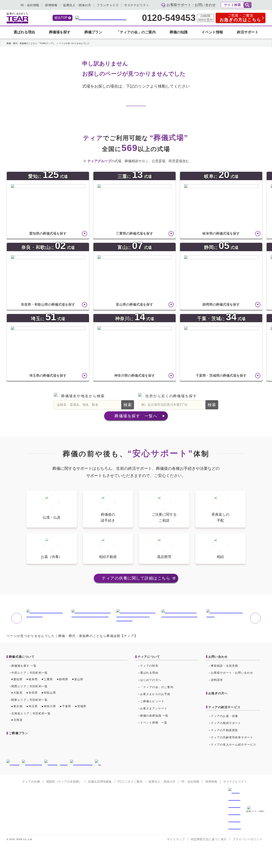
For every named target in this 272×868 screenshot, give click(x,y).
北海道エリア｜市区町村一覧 (31, 713)
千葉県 (66, 706)
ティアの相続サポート (226, 723)
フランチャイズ (107, 5)
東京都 (18, 706)
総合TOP (61, 17)
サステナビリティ (136, 5)
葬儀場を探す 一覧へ (135, 416)
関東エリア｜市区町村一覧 (29, 699)
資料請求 (217, 679)
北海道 (18, 719)
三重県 (48, 679)
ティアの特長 (149, 665)
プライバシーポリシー (247, 839)
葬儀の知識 (179, 32)
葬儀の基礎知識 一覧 (154, 715)
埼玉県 (33, 706)
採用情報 (51, 5)
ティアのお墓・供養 (224, 716)
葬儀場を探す (59, 32)
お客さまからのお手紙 (155, 694)
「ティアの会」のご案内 (136, 32)
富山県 (78, 679)
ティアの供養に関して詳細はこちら (136, 578)
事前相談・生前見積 (224, 665)
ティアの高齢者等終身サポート (232, 737)
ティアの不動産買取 (224, 730)
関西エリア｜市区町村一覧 (29, 686)
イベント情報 (212, 32)
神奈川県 (50, 706)
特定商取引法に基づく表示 (209, 839)
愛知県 (18, 679)
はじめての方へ (150, 679)
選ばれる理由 (24, 32)
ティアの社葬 (31, 781)
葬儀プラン (93, 32)
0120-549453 (169, 18)
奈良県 (33, 692)
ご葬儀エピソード (152, 701)
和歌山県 (50, 692)
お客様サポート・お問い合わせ (232, 672)
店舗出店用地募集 (100, 781)
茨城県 (81, 706)
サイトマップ (176, 839)
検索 (127, 405)
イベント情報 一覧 (153, 722)
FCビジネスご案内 (130, 781)
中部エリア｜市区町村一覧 (29, 672)
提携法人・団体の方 (77, 5)
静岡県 (63, 679)
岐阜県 (33, 679)
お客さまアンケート (153, 708)
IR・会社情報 (30, 5)
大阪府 (18, 692)
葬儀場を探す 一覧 (24, 665)
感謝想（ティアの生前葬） (64, 781)
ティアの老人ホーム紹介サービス (233, 744)
